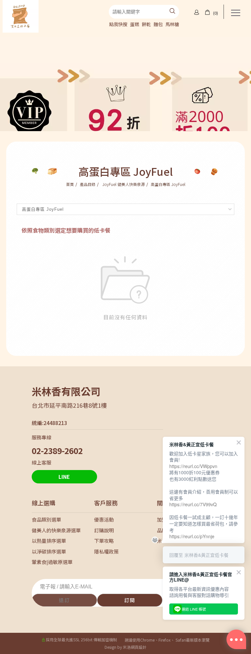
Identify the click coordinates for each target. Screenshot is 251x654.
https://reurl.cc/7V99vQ (193, 504)
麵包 (158, 24)
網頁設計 (138, 647)
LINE (64, 476)
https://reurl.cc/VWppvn (193, 466)
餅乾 (146, 24)
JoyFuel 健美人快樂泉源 (123, 184)
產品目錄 (87, 184)
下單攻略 (104, 540)
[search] (172, 12)
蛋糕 (134, 24)
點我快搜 (118, 24)
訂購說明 (104, 530)
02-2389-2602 (57, 450)
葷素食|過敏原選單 (52, 561)
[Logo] (21, 15)
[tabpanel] (125, 82)
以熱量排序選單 (49, 540)
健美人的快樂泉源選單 (56, 530)
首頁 (70, 184)
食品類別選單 (46, 519)
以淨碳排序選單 (49, 551)
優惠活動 (104, 519)
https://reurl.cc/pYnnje (191, 536)
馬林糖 (172, 24)
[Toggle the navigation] (235, 13)
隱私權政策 (106, 551)
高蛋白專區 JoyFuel (168, 184)
